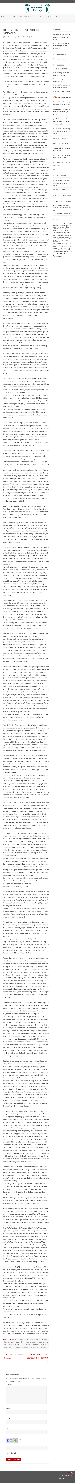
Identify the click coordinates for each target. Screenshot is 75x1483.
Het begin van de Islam (60, 138)
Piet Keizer (60, 246)
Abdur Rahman (65, 224)
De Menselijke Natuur (60, 59)
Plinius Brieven (8, 1342)
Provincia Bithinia (33, 1344)
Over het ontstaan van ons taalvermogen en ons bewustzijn (61, 45)
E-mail (8, 1418)
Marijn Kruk (60, 243)
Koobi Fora (64, 242)
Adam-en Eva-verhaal (61, 225)
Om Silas (65, 243)
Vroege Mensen (59, 254)
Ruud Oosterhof (64, 250)
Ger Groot (60, 239)
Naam (8, 1409)
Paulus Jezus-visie (9, 1347)
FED (68, 237)
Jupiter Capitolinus (13, 1344)
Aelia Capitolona (41, 1347)
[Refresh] (20, 1439)
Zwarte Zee (23, 1344)
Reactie (9, 1385)
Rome (24, 1342)
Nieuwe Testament (18, 1339)
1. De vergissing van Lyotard (62, 201)
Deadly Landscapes (64, 232)
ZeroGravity (67, 1473)
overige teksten (52, 17)
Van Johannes (31, 1342)
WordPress (69, 1478)
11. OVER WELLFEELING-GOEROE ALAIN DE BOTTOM (37, 1356)
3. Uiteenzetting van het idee (62, 214)
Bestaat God (62, 229)
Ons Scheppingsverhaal (60, 143)
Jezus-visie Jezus (30, 1347)
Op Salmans (59, 245)
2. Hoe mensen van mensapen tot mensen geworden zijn (62, 207)
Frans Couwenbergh (10, 37)
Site (7, 1428)
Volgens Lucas (19, 1347)
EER (59, 235)
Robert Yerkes (56, 250)
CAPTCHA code (11, 1453)
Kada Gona (57, 242)
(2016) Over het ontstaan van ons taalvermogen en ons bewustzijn (61, 121)
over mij (39, 17)
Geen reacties (35, 37)
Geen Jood (43, 1344)
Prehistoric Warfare (66, 248)
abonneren (23, 21)
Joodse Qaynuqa (64, 240)
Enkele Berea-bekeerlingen (60, 237)
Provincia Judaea (32, 1339)
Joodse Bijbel (17, 1342)
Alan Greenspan (62, 227)
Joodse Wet (40, 1342)
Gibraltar (66, 238)
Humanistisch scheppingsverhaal (20, 17)
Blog (3, 17)
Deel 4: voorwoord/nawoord (62, 91)
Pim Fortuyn (67, 246)
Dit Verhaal (59, 234)
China (64, 230)
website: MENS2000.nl (64, 97)
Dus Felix (55, 235)
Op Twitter (65, 245)
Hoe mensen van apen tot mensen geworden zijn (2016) (61, 37)
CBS (66, 229)
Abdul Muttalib (56, 224)
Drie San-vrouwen (67, 234)
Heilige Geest (42, 1339)
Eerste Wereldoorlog (65, 235)
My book (56, 170)
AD (25, 1339)
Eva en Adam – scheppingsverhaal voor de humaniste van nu (62, 131)
